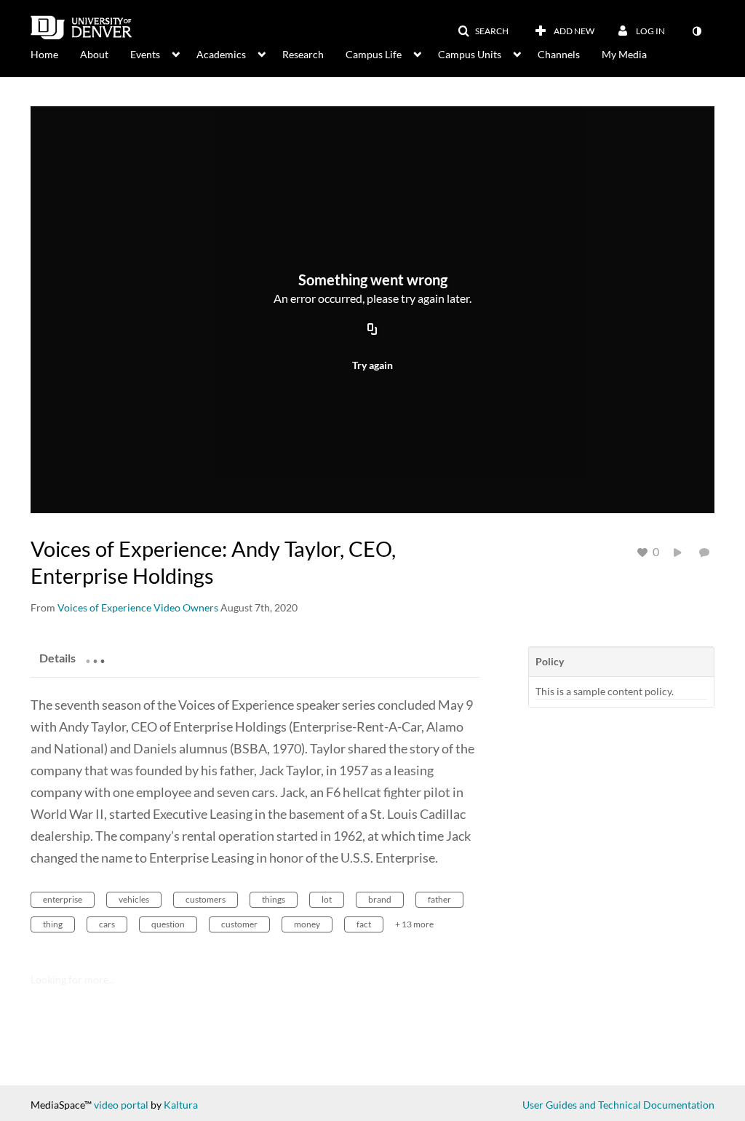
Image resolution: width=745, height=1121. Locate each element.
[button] (483, 31)
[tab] (57, 657)
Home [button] (44, 54)
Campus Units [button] (469, 54)
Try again (372, 365)
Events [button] (145, 54)
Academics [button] (221, 54)
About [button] (94, 54)
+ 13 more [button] (414, 924)
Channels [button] (559, 54)
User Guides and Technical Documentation (618, 1104)
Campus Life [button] (374, 54)
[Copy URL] (372, 329)
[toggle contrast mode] (696, 31)
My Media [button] (624, 54)
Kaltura (181, 1104)
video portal (121, 1104)
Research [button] (303, 54)
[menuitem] (55, 53)
